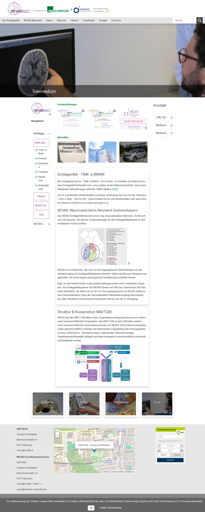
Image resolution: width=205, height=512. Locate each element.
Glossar (41, 196)
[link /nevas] (41, 109)
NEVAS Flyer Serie (42, 205)
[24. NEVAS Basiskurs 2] (103, 119)
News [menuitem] (50, 20)
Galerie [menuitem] (74, 20)
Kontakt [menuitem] (103, 20)
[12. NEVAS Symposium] (71, 119)
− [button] (57, 435)
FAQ (41, 214)
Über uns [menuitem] (61, 20)
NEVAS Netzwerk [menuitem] (33, 20)
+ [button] (57, 431)
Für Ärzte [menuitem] (116, 20)
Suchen (199, 20)
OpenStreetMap (117, 471)
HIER (114, 189)
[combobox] (188, 20)
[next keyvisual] (201, 60)
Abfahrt (163, 455)
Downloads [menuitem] (89, 20)
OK (91, 508)
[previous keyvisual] (3, 60)
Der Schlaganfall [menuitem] (10, 20)
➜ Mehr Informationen (110, 507)
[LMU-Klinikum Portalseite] (20, 8)
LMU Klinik (22, 429)
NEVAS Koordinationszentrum (33, 457)
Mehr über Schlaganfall (42, 142)
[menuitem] (22, 20)
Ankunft (177, 455)
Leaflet (105, 471)
